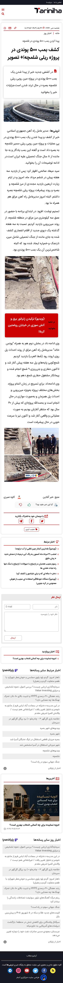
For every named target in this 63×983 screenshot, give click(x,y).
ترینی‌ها (9, 965)
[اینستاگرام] (18, 970)
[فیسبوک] (31, 521)
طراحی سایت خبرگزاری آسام (28, 977)
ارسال (13, 638)
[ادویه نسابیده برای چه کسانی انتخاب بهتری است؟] (31, 803)
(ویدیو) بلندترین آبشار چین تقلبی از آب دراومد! (35, 549)
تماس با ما (58, 2)
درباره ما (49, 2)
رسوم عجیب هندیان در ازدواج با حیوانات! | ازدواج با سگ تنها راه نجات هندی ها (30, 566)
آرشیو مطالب (31, 956)
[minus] (20, 505)
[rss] (53, 970)
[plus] (29, 505)
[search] (3, 14)
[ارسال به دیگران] (9, 28)
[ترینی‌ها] (48, 10)
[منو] (3, 10)
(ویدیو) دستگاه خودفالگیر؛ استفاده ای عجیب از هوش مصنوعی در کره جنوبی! (33, 581)
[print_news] (5, 28)
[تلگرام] (21, 521)
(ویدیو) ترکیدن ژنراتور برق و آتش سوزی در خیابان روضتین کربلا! (26, 325)
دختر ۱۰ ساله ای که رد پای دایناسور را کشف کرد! (36, 574)
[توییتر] (42, 521)
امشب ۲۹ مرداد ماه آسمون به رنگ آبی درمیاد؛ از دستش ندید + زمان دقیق (30, 556)
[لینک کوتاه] (15, 28)
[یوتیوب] (27, 970)
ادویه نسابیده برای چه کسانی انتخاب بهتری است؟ (34, 658)
